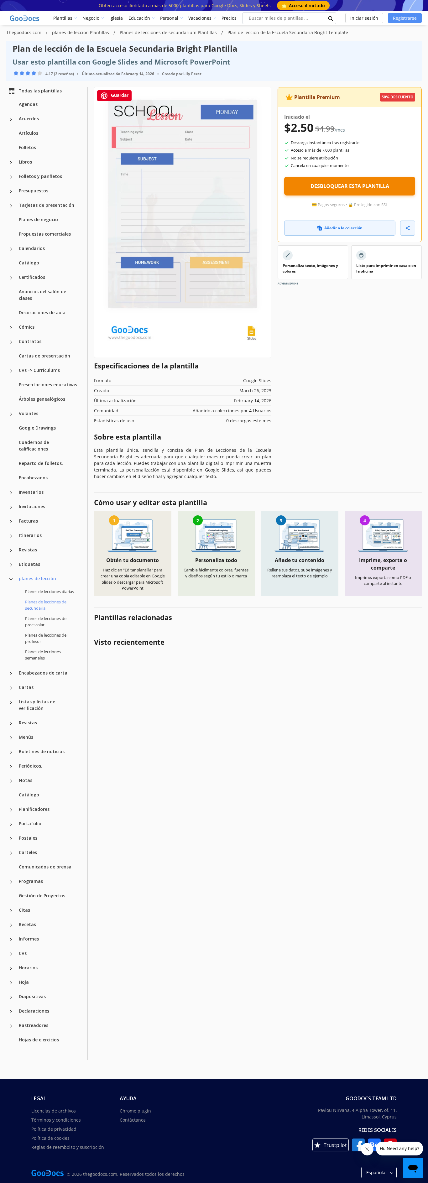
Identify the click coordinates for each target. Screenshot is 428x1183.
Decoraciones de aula (42, 312)
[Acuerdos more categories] (11, 119)
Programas (31, 881)
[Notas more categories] (11, 781)
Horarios (28, 968)
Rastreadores (33, 1025)
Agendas (28, 104)
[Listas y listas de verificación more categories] (11, 702)
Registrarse (405, 18)
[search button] (331, 18)
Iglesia (116, 18)
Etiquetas (29, 564)
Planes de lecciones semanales (43, 655)
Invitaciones (32, 506)
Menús (26, 737)
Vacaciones (199, 18)
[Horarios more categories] (11, 968)
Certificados (32, 277)
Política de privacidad (53, 1129)
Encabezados (33, 478)
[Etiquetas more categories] (11, 565)
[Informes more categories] (11, 939)
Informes (29, 939)
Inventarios (31, 492)
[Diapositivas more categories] (11, 997)
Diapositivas (32, 996)
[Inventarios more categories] (11, 493)
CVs (23, 953)
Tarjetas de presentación (46, 205)
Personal (169, 18)
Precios (229, 18)
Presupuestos (33, 191)
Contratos (30, 341)
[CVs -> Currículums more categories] (11, 371)
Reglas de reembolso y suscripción (67, 1147)
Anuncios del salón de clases (42, 295)
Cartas (26, 687)
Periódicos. (30, 766)
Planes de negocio (38, 219)
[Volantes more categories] (11, 414)
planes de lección (37, 578)
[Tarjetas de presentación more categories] (11, 206)
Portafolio (30, 823)
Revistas (28, 550)
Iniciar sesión (364, 18)
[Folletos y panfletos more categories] (11, 177)
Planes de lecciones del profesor (46, 638)
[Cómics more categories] (11, 327)
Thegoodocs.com (24, 32)
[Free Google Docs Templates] (25, 18)
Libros (25, 162)
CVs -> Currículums (39, 370)
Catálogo (29, 263)
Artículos (28, 133)
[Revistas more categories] (11, 550)
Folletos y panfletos (40, 176)
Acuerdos (29, 119)
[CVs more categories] (11, 954)
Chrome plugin (135, 1111)
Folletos (27, 147)
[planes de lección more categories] (11, 579)
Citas (24, 910)
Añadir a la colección (343, 228)
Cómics (26, 327)
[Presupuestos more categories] (11, 191)
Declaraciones (34, 1011)
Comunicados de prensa (45, 867)
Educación (139, 18)
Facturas (28, 521)
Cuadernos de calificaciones (34, 445)
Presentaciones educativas (48, 385)
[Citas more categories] (11, 910)
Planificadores (34, 809)
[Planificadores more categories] (11, 810)
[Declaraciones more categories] (11, 1011)
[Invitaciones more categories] (11, 507)
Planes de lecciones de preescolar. (45, 622)
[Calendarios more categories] (11, 249)
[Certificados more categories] (11, 278)
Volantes (28, 413)
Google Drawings (37, 428)
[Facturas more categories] (11, 521)
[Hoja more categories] (11, 983)
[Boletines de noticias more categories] (11, 752)
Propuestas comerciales (45, 234)
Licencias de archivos (53, 1111)
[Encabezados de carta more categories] (11, 673)
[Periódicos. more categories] (11, 766)
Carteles (28, 852)
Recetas (27, 924)
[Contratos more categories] (11, 342)
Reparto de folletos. (41, 463)
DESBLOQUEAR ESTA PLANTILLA (350, 186)
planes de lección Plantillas (81, 32)
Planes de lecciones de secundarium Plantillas (169, 32)
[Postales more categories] (11, 838)
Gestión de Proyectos (42, 896)
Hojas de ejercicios (39, 1040)
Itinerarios (30, 535)
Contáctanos (133, 1120)
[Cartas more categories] (11, 688)
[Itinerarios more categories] (11, 536)
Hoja (24, 982)
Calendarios (32, 248)
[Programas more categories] (11, 882)
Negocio (90, 18)
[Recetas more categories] (11, 925)
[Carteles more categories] (11, 853)
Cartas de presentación (44, 356)
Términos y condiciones (56, 1120)
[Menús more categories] (11, 738)
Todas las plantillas (40, 91)
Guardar (119, 95)
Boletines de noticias (42, 751)
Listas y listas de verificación (37, 705)
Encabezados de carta (43, 673)
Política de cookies (50, 1138)
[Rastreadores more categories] (11, 1026)
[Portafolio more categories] (11, 824)
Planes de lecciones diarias (49, 591)
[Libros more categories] (11, 162)
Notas (25, 780)
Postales (28, 838)
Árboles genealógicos (42, 399)
